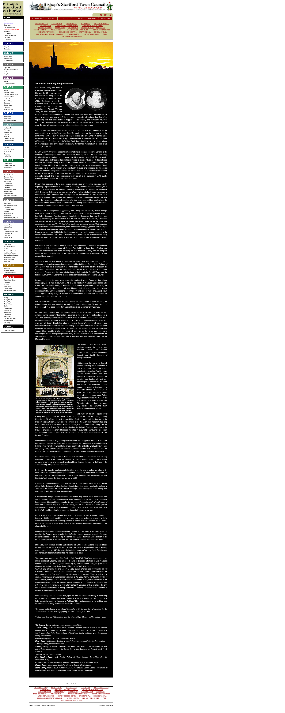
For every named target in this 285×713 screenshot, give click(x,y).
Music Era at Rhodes (9, 253)
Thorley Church (8, 304)
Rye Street (7, 130)
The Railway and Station (10, 205)
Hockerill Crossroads (9, 165)
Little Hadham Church (10, 318)
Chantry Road (8, 105)
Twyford (6, 306)
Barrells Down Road (9, 138)
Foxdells (6, 134)
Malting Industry (8, 193)
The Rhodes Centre (9, 247)
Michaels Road (8, 132)
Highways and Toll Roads (11, 231)
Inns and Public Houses (10, 195)
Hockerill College (8, 191)
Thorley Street (8, 300)
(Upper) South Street (9, 280)
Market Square (8, 56)
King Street (7, 74)
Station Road (7, 215)
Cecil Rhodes (7, 249)
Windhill (6, 81)
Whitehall (6, 136)
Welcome (6, 21)
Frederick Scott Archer (10, 273)
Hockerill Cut (7, 156)
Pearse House (8, 183)
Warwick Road (8, 227)
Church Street (8, 288)
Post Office (7, 261)
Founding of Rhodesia (10, 251)
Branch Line (7, 207)
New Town (7, 268)
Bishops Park (7, 310)
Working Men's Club (9, 259)
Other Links (7, 37)
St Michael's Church (9, 83)
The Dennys (7, 181)
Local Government (9, 140)
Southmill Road (8, 233)
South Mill (6, 229)
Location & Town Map (10, 35)
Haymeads (7, 187)
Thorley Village (8, 302)
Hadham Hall (7, 314)
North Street (7, 116)
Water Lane (7, 118)
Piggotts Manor (8, 308)
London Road (8, 225)
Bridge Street (7, 47)
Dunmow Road (8, 185)
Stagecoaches (8, 237)
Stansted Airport (8, 320)
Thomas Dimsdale (9, 270)
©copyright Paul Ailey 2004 (106, 705)
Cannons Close (8, 177)
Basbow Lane (8, 72)
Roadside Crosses (9, 92)
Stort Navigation (8, 213)
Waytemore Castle (9, 150)
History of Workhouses (10, 189)
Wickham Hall (7, 312)
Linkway (6, 148)
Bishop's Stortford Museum (11, 255)
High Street (7, 67)
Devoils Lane (7, 49)
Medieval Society (8, 109)
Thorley (6, 298)
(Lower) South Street (9, 257)
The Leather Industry (9, 120)
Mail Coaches (7, 167)
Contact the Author (9, 330)
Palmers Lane (8, 58)
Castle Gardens (8, 152)
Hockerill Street (8, 163)
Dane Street (7, 203)
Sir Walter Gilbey (8, 60)
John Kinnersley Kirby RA (11, 217)
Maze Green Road (9, 97)
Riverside (6, 211)
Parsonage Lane (9, 179)
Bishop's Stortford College (11, 94)
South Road (7, 235)
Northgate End (8, 128)
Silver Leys (7, 103)
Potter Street (7, 286)
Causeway (7, 154)
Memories (6, 31)
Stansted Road (8, 175)
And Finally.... (7, 322)
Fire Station (7, 282)
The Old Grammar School (11, 70)
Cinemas (6, 284)
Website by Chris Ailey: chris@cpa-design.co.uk (42, 705)
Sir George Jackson (9, 209)
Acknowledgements (9, 27)
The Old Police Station (10, 290)
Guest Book (7, 39)
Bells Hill (6, 90)
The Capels (7, 316)
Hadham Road (8, 99)
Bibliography (7, 33)
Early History (7, 25)
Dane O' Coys (8, 101)
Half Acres (6, 107)
